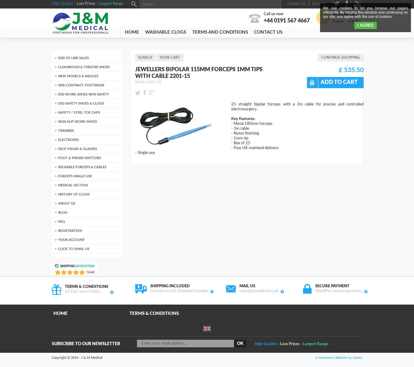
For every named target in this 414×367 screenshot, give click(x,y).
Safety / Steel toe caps (79, 112)
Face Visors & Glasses (77, 149)
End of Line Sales (73, 58)
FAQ (61, 221)
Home (132, 32)
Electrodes (68, 140)
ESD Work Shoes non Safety (83, 94)
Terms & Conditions (154, 313)
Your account (71, 240)
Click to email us (73, 249)
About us (66, 203)
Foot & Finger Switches (79, 158)
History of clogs (74, 194)
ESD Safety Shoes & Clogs (81, 103)
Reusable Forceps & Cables (82, 167)
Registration (70, 230)
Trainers (66, 130)
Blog (62, 212)
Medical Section (73, 185)
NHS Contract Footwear (81, 85)
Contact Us (268, 32)
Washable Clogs (165, 32)
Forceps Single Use (75, 176)
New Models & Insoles (78, 76)
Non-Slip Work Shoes (77, 121)
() (90, 272)
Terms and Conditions (220, 32)
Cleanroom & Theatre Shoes (84, 67)
